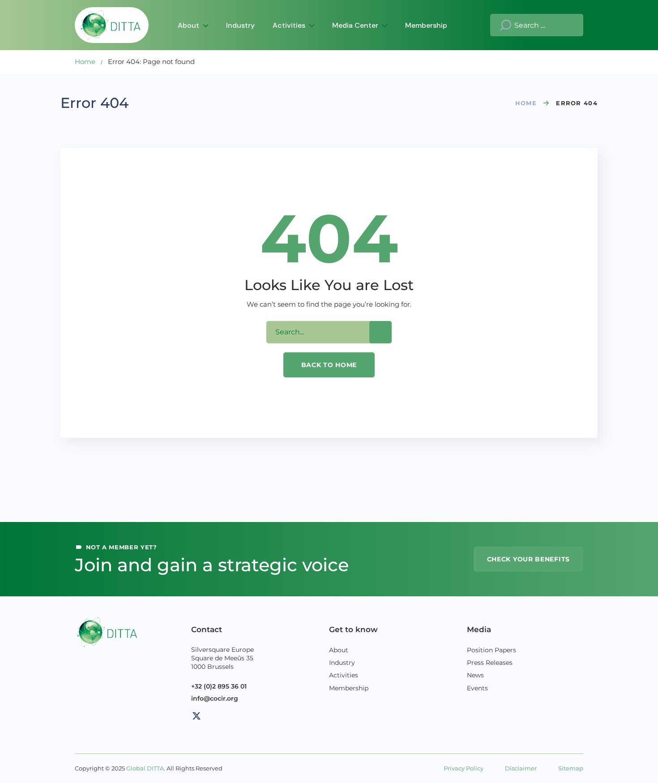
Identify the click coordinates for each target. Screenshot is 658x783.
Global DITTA (145, 768)
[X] (196, 716)
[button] (329, 364)
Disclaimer (521, 768)
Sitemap (570, 768)
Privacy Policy (463, 768)
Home (85, 61)
